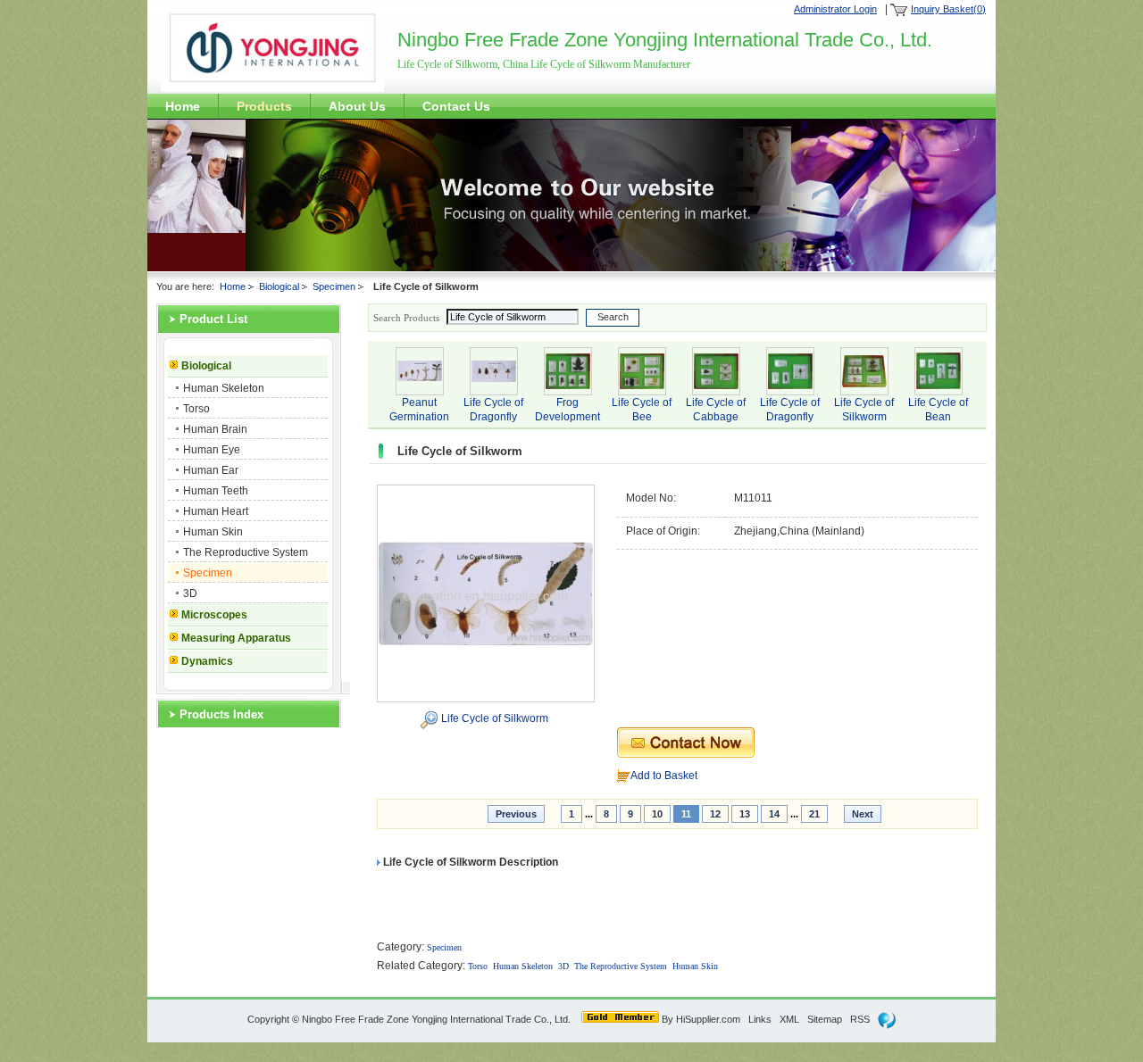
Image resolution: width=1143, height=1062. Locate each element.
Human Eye (211, 450)
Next (862, 814)
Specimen (334, 286)
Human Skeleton (223, 388)
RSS (860, 1019)
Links (760, 1019)
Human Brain (215, 429)
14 (774, 814)
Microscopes (214, 615)
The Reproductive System (245, 552)
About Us (357, 106)
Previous (516, 814)
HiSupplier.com (708, 1019)
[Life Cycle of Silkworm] (486, 592)
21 (814, 814)
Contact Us (456, 106)
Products (264, 106)
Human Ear (210, 470)
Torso (196, 408)
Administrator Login (835, 9)
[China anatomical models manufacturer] (272, 88)
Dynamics (207, 661)
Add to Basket (663, 775)
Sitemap (824, 1019)
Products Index (221, 714)
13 (744, 814)
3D (190, 593)
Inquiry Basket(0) (948, 9)
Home (182, 106)
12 (715, 814)
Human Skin (213, 532)
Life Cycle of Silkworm (494, 718)
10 (657, 814)
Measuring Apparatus (236, 638)
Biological (279, 286)
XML (789, 1019)
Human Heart (215, 511)
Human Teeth (215, 491)
